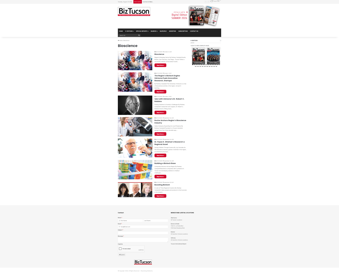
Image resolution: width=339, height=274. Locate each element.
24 (207, 66)
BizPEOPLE (163, 31)
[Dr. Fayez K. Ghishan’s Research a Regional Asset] (135, 148)
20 (200, 66)
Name (119, 217)
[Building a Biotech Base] (135, 169)
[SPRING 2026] (213, 56)
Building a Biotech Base (165, 163)
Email (119, 223)
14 (215, 64)
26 (211, 66)
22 (204, 66)
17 (195, 66)
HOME (121, 31)
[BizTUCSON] (134, 11)
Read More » (160, 65)
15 (217, 64)
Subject (120, 230)
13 (213, 64)
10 (208, 64)
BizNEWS (153, 31)
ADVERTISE (172, 31)
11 (210, 64)
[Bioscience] (135, 60)
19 (198, 66)
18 (197, 66)
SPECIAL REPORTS (141, 31)
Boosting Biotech (162, 185)
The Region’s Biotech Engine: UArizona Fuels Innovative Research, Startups (167, 78)
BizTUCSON (159, 51)
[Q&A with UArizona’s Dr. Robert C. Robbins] (135, 105)
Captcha (120, 244)
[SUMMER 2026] (198, 56)
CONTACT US (194, 31)
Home (121, 40)
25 (209, 66)
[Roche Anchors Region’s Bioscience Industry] (135, 126)
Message (120, 236)
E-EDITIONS (129, 31)
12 (212, 64)
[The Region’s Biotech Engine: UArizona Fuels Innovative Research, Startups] (135, 82)
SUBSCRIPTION (183, 31)
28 (214, 66)
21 (202, 66)
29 (216, 66)
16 (219, 64)
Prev (193, 56)
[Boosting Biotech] (135, 191)
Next (219, 56)
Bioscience (159, 54)
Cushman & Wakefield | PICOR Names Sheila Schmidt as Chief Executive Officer (164, 1)
